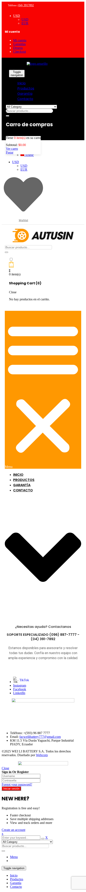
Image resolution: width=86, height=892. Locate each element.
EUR (25, 23)
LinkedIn (19, 693)
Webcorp (42, 755)
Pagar (9, 152)
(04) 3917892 (26, 5)
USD (16, 15)
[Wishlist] (23, 213)
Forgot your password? (17, 784)
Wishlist (23, 220)
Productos (16, 879)
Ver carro (12, 148)
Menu (14, 857)
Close (5, 768)
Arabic (29, 155)
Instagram (19, 685)
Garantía (15, 883)
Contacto (16, 886)
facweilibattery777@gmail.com (40, 736)
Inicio (14, 875)
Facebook (19, 689)
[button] (43, 390)
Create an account (13, 830)
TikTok (24, 680)
